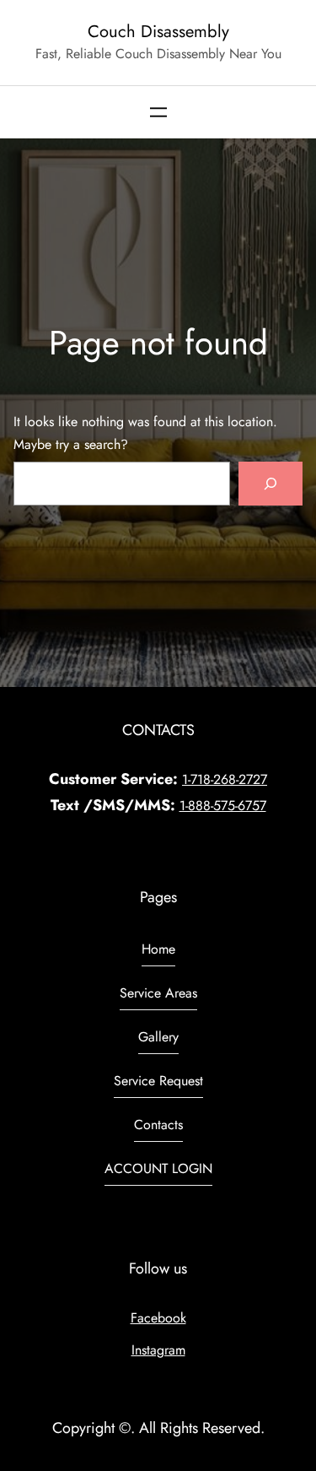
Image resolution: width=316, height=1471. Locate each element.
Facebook (158, 1318)
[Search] (270, 484)
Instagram (158, 1350)
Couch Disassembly (158, 31)
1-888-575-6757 (222, 805)
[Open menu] (158, 112)
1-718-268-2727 (224, 779)
